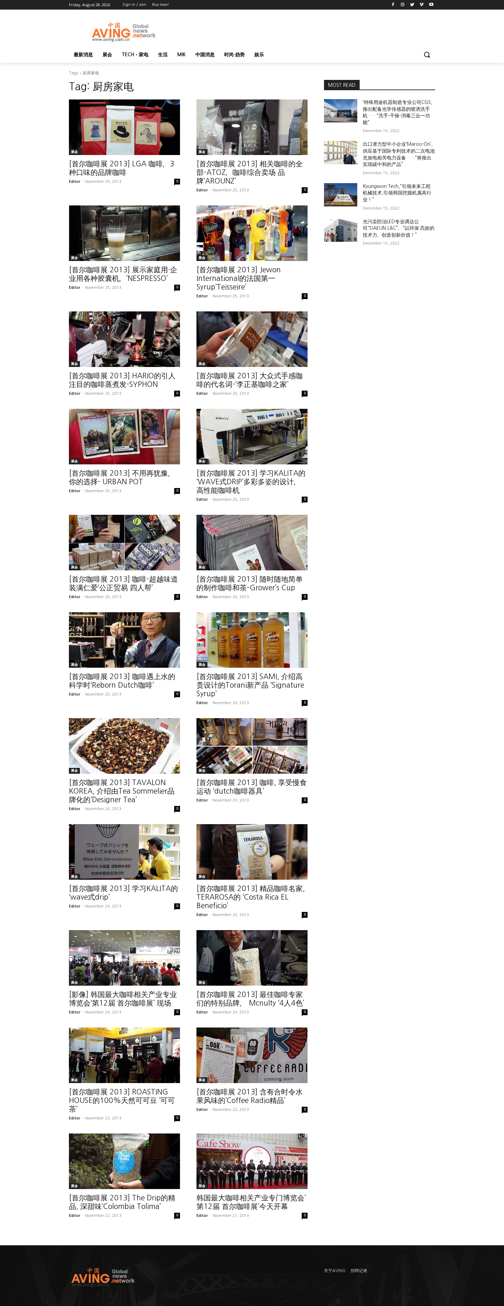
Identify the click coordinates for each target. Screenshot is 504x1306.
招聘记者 (359, 1271)
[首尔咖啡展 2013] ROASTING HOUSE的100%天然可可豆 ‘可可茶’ (122, 1100)
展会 (74, 151)
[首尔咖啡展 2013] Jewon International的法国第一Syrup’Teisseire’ (238, 278)
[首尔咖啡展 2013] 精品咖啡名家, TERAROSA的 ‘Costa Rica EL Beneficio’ (250, 897)
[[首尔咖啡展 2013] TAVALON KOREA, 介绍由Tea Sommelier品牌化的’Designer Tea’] (124, 746)
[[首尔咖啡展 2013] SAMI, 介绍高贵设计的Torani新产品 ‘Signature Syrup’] (252, 640)
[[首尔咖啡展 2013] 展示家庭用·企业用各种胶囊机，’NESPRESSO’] (124, 233)
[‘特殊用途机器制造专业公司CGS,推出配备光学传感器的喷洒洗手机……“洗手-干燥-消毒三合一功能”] (340, 110)
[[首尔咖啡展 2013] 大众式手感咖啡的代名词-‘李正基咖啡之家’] (252, 339)
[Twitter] (412, 5)
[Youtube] (431, 5)
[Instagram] (403, 5)
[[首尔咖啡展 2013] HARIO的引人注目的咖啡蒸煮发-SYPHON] (124, 339)
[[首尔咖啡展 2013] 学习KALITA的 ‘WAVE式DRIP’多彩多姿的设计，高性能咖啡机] (252, 436)
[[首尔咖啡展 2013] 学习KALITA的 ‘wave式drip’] (124, 852)
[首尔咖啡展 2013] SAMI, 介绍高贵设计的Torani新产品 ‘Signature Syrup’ (250, 685)
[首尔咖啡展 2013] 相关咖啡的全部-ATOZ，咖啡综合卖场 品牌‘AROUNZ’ (249, 172)
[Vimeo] (421, 5)
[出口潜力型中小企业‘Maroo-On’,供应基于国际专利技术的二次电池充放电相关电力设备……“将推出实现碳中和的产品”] (340, 152)
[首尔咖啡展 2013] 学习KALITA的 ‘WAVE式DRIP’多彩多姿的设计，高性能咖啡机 (250, 482)
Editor (74, 181)
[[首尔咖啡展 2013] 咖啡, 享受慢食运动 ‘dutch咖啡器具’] (252, 746)
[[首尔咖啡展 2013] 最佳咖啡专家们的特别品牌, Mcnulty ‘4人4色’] (252, 958)
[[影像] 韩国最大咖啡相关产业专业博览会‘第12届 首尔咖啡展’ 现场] (124, 958)
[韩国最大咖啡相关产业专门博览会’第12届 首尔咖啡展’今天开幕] (252, 1161)
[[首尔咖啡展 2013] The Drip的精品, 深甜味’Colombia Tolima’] (124, 1161)
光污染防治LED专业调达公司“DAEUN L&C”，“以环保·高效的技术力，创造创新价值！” (398, 228)
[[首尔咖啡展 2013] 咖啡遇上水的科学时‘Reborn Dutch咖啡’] (124, 640)
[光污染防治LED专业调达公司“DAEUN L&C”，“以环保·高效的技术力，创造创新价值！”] (340, 230)
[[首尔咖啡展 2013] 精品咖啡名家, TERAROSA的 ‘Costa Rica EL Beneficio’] (252, 852)
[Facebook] (393, 5)
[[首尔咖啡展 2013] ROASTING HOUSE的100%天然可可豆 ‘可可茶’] (124, 1055)
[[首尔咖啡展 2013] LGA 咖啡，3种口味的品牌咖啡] (124, 127)
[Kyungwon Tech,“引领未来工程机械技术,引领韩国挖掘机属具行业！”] (340, 194)
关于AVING (334, 1271)
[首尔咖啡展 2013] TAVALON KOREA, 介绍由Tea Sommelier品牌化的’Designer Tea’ (122, 791)
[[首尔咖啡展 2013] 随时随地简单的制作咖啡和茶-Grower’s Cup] (252, 542)
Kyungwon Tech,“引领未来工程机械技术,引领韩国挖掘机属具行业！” (397, 193)
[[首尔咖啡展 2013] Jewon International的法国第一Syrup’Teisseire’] (252, 233)
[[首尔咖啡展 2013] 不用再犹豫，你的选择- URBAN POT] (124, 436)
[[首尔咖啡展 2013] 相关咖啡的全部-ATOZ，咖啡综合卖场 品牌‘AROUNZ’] (252, 127)
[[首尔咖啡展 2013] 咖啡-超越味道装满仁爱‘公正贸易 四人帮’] (124, 542)
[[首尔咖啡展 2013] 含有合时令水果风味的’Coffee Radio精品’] (252, 1055)
